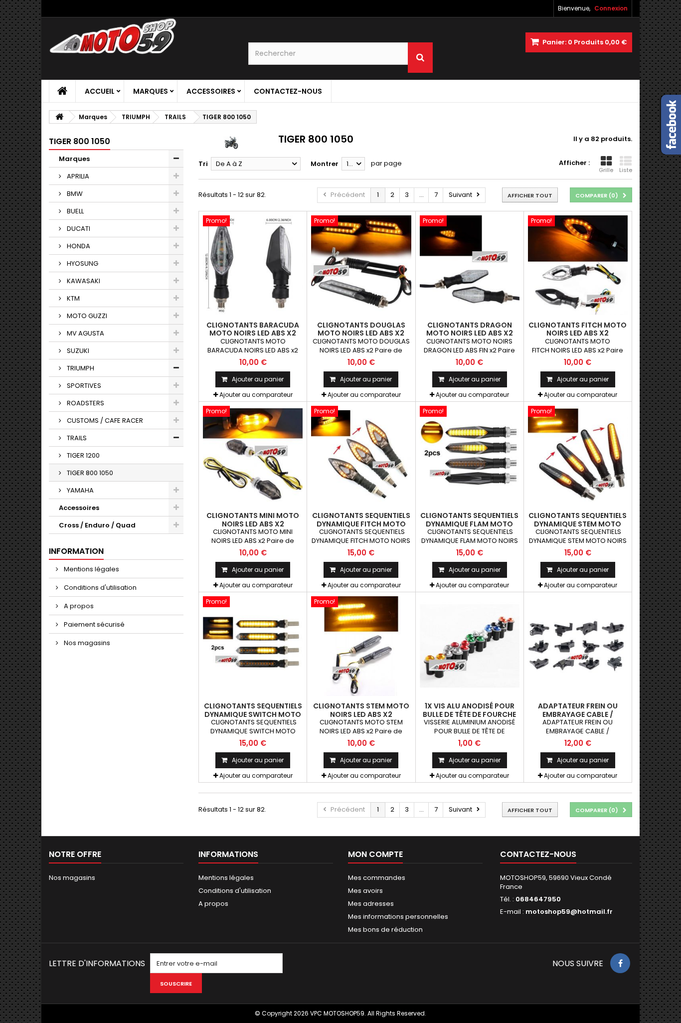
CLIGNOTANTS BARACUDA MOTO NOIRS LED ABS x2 (252, 329)
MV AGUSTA (84, 333)
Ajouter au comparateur (256, 394)
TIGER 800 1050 (89, 473)
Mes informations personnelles (398, 916)
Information (76, 551)
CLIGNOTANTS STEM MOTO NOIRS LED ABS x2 (361, 710)
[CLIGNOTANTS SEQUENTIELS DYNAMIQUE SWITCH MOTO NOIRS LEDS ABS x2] (253, 646)
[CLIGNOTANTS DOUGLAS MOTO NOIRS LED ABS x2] (361, 265)
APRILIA (77, 176)
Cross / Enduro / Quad (97, 525)
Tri (203, 164)
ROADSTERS (84, 403)
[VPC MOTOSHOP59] (141, 36)
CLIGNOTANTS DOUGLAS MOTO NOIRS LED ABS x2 (361, 329)
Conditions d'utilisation (99, 587)
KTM (72, 298)
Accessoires (210, 91)
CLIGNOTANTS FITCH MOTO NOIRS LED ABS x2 (577, 329)
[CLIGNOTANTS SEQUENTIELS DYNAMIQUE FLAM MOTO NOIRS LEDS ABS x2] (469, 456)
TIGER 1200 (82, 455)
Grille (606, 170)
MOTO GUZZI (86, 316)
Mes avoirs (365, 890)
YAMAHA (79, 490)
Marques (150, 91)
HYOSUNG (81, 263)
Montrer (325, 164)
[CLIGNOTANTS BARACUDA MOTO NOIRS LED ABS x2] (253, 265)
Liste (625, 170)
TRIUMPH (79, 368)
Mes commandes (376, 877)
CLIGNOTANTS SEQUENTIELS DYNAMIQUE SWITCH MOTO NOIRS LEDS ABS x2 (253, 714)
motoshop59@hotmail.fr (569, 911)
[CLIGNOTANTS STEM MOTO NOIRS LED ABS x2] (361, 646)
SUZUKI (77, 350)
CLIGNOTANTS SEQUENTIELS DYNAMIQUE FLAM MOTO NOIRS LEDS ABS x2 (469, 524)
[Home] (62, 91)
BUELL (74, 211)
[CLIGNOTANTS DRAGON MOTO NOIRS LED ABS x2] (469, 265)
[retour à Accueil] (59, 117)
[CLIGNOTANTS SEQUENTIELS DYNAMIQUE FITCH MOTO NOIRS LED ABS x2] (361, 456)
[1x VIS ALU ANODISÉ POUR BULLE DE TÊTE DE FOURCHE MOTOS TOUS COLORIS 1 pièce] (469, 646)
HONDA (77, 246)
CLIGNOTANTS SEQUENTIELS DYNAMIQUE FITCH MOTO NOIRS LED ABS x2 (361, 524)
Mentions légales (90, 569)
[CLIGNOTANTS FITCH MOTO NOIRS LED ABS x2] (578, 265)
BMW (74, 193)
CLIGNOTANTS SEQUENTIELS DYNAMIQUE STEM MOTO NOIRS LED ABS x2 (577, 524)
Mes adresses (371, 903)
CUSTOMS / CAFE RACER (104, 420)
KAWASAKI (82, 281)
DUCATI (77, 228)
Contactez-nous (288, 91)
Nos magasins (86, 643)
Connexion (611, 8)
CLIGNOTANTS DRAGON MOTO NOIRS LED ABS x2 (469, 329)
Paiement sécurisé (93, 624)
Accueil (100, 91)
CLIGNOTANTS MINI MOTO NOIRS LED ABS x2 (252, 519)
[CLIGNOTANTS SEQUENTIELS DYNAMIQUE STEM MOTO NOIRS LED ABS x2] (578, 456)
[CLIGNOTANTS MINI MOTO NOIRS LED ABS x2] (253, 456)
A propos (78, 606)
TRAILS (76, 438)
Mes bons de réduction (385, 929)
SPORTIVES (83, 385)
